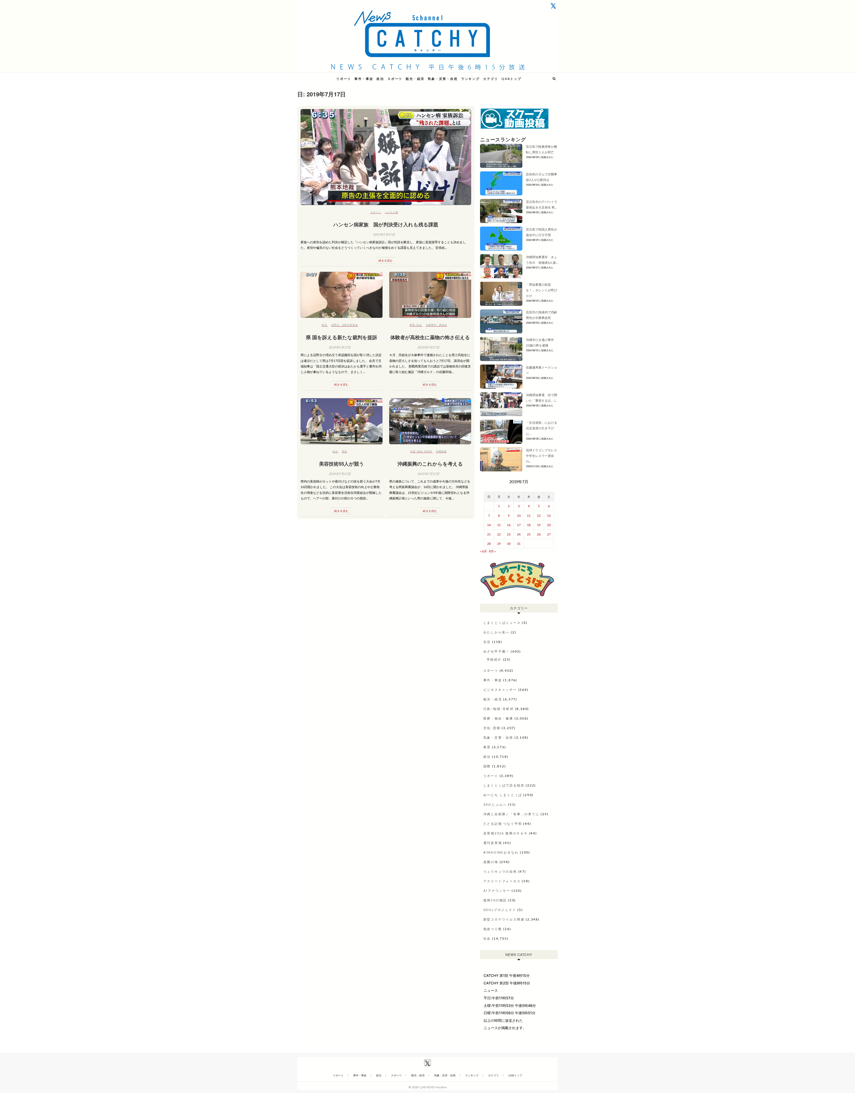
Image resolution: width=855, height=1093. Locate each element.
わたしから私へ (496, 632)
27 (549, 534)
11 (529, 515)
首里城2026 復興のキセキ (505, 833)
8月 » (492, 551)
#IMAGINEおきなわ (501, 852)
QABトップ (511, 79)
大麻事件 (431, 324)
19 (539, 525)
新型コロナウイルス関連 (504, 919)
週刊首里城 (492, 843)
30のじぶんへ (495, 804)
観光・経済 (415, 79)
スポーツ (394, 79)
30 (509, 543)
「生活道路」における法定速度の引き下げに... (541, 428)
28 (489, 543)
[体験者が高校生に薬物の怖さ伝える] (430, 295)
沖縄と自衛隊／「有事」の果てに (511, 814)
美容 (344, 451)
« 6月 (483, 551)
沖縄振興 (441, 451)
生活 (487, 642)
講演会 (443, 324)
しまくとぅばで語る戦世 (504, 785)
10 (519, 515)
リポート (343, 79)
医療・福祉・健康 (498, 718)
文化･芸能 (492, 728)
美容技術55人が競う (341, 463)
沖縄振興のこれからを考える (430, 463)
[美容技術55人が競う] (342, 421)
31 (519, 543)
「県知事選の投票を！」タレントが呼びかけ (541, 290)
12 (539, 515)
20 (549, 525)
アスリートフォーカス (502, 881)
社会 (419, 324)
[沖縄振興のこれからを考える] (430, 421)
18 (529, 525)
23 (509, 534)
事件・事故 (363, 79)
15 (499, 525)
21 (489, 534)
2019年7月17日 (384, 234)
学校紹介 (494, 659)
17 (519, 525)
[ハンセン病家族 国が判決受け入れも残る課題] (386, 157)
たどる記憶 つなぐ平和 (502, 823)
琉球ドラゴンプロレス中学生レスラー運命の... (541, 455)
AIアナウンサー (496, 890)
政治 (380, 79)
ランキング (470, 79)
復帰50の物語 (495, 900)
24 (519, 534)
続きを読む (386, 260)
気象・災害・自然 (443, 79)
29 (499, 543)
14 (489, 525)
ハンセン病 (391, 212)
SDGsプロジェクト (499, 910)
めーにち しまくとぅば (502, 795)
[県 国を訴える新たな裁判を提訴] (342, 295)
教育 (412, 324)
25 (529, 534)
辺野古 (335, 324)
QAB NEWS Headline (321, 76)
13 (549, 515)
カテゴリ (490, 79)
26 (539, 534)
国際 (487, 766)
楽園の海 (490, 862)
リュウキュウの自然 (500, 871)
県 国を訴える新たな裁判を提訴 (341, 337)
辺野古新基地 (350, 324)
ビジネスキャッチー (500, 689)
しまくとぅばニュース (502, 623)
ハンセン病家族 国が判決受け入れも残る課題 (385, 224)
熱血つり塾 (492, 929)
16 (509, 525)
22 (499, 534)
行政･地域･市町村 (421, 451)
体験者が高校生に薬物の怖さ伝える (430, 337)
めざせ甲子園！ (496, 651)
